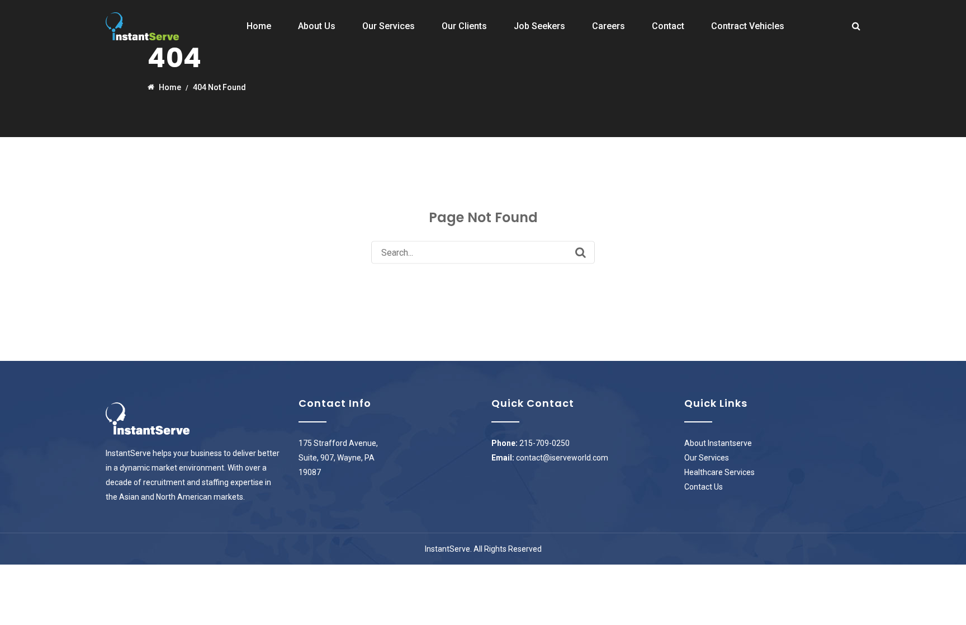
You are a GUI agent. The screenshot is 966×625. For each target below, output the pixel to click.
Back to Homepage (483, 282)
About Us (316, 26)
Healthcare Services (719, 472)
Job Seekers (539, 26)
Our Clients (464, 26)
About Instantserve (718, 443)
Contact (668, 26)
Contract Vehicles (747, 26)
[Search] (580, 252)
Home (259, 26)
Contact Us (703, 486)
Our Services (388, 26)
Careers (608, 26)
